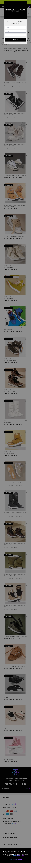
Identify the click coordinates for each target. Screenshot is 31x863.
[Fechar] (25, 2)
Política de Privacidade (17, 855)
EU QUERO (15, 39)
